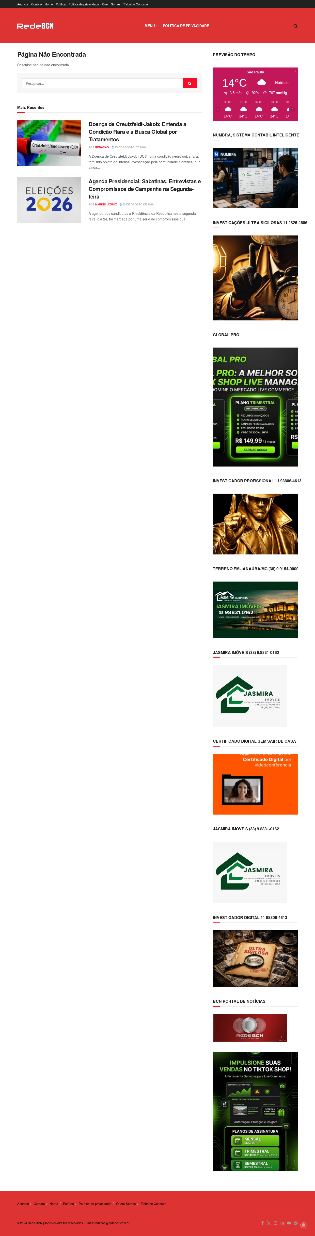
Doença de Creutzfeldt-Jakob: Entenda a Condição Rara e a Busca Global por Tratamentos (137, 131)
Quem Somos (111, 4)
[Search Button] (190, 83)
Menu (150, 25)
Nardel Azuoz (106, 204)
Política (61, 4)
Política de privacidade (84, 4)
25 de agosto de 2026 (130, 147)
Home (49, 4)
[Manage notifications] (303, 1225)
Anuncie (22, 4)
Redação (102, 147)
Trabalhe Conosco (135, 4)
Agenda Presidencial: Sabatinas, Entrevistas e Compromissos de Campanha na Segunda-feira (145, 188)
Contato (36, 4)
